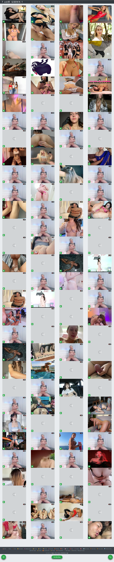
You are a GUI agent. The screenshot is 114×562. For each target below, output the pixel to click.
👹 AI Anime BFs (59, 550)
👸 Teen (40, 548)
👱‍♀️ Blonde (45, 548)
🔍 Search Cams (81, 550)
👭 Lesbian (76, 548)
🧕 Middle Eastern (28, 548)
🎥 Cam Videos (67, 550)
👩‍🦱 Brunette (50, 548)
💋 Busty (71, 548)
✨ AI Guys (53, 550)
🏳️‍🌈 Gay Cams (93, 548)
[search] (110, 557)
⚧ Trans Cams (100, 548)
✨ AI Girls (39, 550)
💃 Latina (14, 548)
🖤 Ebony (9, 548)
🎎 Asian (4, 548)
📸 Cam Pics (74, 550)
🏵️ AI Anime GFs (46, 550)
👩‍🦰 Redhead (56, 548)
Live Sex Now (57, 557)
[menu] (3, 557)
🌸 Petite (66, 548)
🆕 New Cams (86, 548)
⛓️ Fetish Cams (33, 550)
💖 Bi (81, 548)
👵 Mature (35, 548)
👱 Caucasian (20, 548)
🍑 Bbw (61, 548)
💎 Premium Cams (107, 548)
